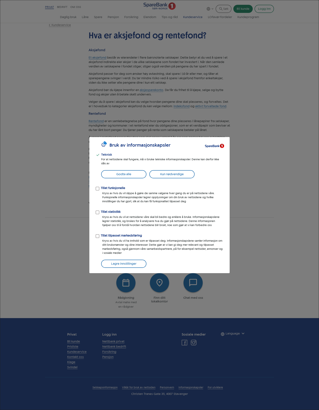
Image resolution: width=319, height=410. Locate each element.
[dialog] (159, 205)
